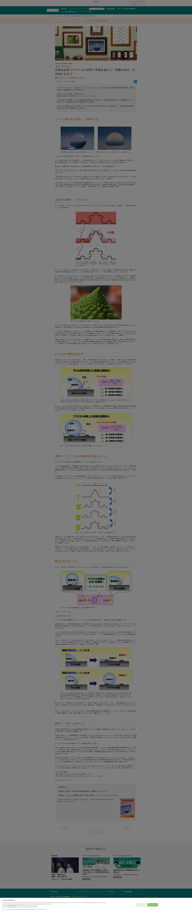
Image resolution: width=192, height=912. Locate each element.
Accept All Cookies (152, 904)
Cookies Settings (141, 904)
